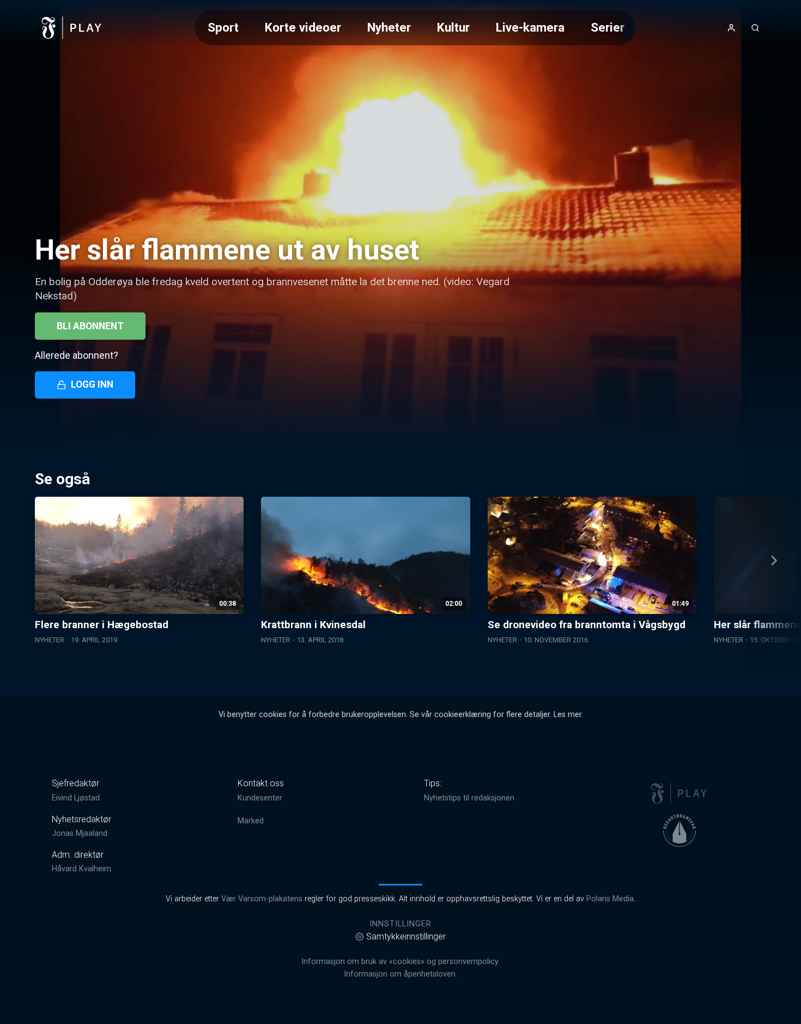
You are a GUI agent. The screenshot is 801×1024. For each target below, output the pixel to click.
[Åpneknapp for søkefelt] (755, 28)
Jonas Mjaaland (79, 833)
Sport (223, 27)
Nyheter (389, 27)
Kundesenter (260, 798)
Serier (607, 27)
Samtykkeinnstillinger (406, 936)
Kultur (453, 27)
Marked (251, 821)
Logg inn (92, 384)
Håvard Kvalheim (81, 869)
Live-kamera (530, 27)
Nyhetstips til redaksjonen (469, 798)
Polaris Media (610, 898)
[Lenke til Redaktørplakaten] (679, 830)
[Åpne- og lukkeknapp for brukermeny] (731, 28)
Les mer (567, 714)
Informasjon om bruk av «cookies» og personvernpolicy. (400, 961)
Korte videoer (303, 27)
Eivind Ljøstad (76, 798)
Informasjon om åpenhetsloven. (400, 974)
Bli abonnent (90, 326)
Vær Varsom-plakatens (261, 898)
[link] (72, 27)
